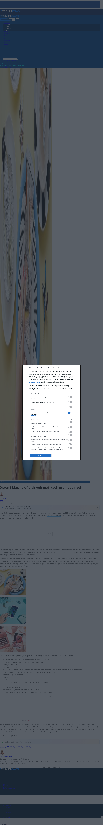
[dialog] (51, 412)
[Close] (77, 368)
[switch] (70, 397)
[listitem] (51, 394)
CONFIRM (40, 455)
